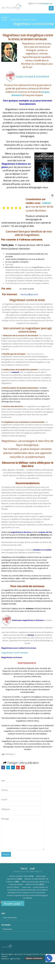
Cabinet (46, 203)
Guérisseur (17, 620)
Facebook (3, 767)
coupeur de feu (45, 532)
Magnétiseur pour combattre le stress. (18, 648)
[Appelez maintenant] (48, 958)
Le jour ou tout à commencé (32, 76)
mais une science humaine (26, 699)
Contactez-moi (46, 3)
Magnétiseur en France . (12, 657)
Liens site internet (10, 917)
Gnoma (30, 635)
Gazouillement (8, 767)
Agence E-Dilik (15, 959)
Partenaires (7, 929)
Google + (18, 767)
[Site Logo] (11, 6)
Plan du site (18, 954)
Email (23, 767)
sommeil (15, 372)
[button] (51, 8)
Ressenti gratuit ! (13, 903)
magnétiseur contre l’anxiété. (14, 652)
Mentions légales (7, 954)
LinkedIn (13, 767)
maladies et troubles (42, 550)
